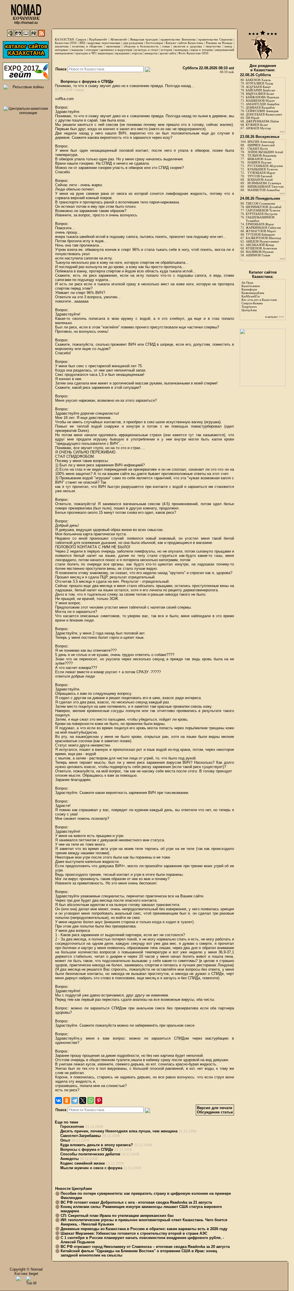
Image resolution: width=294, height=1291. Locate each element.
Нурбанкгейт (98, 39)
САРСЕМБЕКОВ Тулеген (263, 210)
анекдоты (150, 53)
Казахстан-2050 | (67, 43)
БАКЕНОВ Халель (258, 80)
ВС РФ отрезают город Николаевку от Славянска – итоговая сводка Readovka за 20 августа (145, 1246)
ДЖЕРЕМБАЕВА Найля (262, 121)
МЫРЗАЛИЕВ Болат (260, 93)
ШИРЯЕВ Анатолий (261, 145)
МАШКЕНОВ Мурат (260, 100)
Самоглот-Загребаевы (80, 1136)
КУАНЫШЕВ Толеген (262, 169)
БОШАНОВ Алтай (260, 179)
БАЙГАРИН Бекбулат (260, 90)
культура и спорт (146, 49)
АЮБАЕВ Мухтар (258, 128)
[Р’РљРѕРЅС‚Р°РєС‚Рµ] (58, 1100)
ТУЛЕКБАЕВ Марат (261, 172)
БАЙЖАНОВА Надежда (262, 97)
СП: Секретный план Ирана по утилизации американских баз (117, 1215)
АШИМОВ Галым (258, 255)
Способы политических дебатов (90, 1154)
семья (166, 46)
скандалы (76, 49)
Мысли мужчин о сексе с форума (91, 1168)
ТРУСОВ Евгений (259, 176)
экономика (113, 46)
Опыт (65, 1140)
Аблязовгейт (118, 39)
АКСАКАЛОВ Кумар (260, 245)
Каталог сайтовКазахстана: (263, 274)
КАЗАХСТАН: (65, 39)
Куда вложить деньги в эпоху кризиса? (96, 1145)
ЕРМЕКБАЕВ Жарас (260, 224)
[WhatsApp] (90, 1100)
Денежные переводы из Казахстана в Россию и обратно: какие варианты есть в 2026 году (144, 1229)
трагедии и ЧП (85, 53)
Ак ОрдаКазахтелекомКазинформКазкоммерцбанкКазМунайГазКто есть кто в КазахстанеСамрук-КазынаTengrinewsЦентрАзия (259, 296)
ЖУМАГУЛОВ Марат (261, 231)
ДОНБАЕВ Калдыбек (260, 107)
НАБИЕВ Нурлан (259, 162)
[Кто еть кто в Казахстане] (263, 385)
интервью (61, 49)
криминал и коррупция (116, 49)
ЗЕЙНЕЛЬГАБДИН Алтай (265, 152)
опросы (137, 53)
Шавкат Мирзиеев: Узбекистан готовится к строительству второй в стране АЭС (134, 1233)
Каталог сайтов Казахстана (184, 43)
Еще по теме (66, 1122)
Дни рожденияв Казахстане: (262, 68)
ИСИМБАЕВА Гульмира (264, 183)
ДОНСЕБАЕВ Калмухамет (264, 114)
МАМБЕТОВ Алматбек (263, 190)
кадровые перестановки (104, 43)
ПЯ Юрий (252, 118)
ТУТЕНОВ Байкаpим (260, 234)
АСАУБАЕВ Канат (258, 86)
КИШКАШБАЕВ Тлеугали (265, 186)
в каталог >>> (274, 316)
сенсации (92, 49)
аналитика (62, 46)
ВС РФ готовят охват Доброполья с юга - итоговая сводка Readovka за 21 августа (136, 1202)
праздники (122, 53)
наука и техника (201, 49)
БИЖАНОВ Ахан (259, 159)
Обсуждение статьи (215, 1112)
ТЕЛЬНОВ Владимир (261, 155)
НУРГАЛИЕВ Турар (259, 83)
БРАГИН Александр (261, 141)
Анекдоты (69, 1159)
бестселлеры (154, 43)
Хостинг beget (26, 1273)
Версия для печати (214, 1108)
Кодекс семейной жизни (82, 1163)
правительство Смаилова (215, 39)
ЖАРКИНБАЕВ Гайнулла (263, 227)
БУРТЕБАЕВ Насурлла (261, 214)
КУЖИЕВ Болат (257, 124)
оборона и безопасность (141, 46)
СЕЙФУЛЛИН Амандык (262, 111)
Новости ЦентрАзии (73, 1188)
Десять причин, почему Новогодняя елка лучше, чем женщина (118, 1131)
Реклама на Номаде (219, 43)
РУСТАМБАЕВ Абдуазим (265, 166)
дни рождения (133, 43)
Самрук (81, 39)
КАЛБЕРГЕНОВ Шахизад (263, 238)
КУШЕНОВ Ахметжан (261, 248)
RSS (82, 43)
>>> (282, 131)
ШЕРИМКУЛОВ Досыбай (263, 207)
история (166, 49)
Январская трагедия (144, 39)
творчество (213, 46)
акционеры (105, 53)
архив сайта (168, 53)
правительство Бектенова (177, 39)
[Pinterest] (98, 1100)
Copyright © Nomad (26, 1269)
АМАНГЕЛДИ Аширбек (262, 104)
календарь (181, 49)
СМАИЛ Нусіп (257, 148)
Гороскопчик (72, 1126)
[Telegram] (74, 1100)
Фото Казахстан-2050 (193, 53)
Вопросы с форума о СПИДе (86, 81)
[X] (82, 1100)
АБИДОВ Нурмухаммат (262, 241)
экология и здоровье (187, 46)
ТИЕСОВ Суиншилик (260, 203)
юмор (228, 46)
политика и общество (87, 46)
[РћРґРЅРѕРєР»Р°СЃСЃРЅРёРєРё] (66, 1100)
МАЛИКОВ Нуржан (260, 251)
